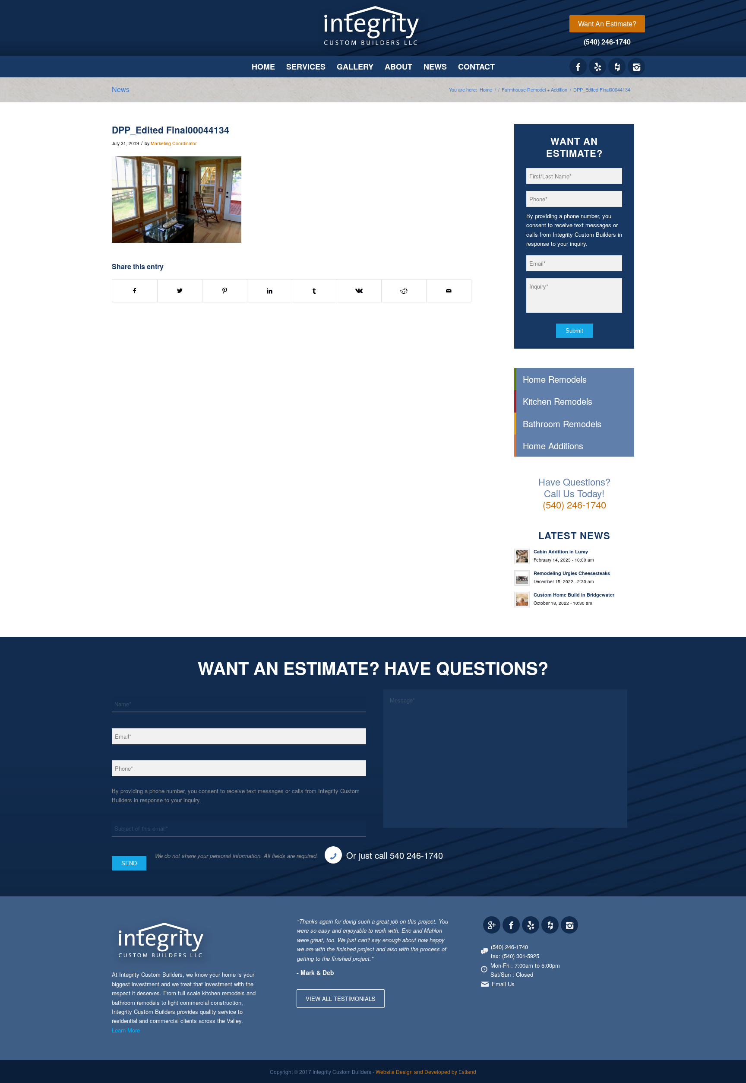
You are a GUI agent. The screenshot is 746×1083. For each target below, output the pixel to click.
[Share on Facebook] (134, 290)
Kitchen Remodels (557, 401)
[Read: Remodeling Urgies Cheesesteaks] (522, 578)
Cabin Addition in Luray (561, 551)
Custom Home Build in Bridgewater (574, 594)
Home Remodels (555, 379)
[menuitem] (607, 23)
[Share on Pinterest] (224, 290)
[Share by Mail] (449, 290)
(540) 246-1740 (607, 42)
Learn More (126, 1030)
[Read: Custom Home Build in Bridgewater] (522, 599)
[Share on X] (180, 290)
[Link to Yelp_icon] (597, 66)
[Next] (440, 925)
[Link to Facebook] (578, 66)
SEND (129, 863)
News (121, 89)
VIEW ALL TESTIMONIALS (341, 998)
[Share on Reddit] (404, 290)
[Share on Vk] (359, 290)
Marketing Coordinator (174, 143)
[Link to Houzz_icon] (617, 66)
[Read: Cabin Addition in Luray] (522, 556)
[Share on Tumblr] (314, 290)
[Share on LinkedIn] (269, 290)
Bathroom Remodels (562, 423)
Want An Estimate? (607, 24)
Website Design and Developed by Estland (426, 1071)
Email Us (503, 984)
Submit (574, 330)
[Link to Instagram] (636, 66)
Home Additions (553, 445)
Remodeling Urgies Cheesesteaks (572, 573)
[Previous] (421, 925)
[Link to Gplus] (491, 925)
